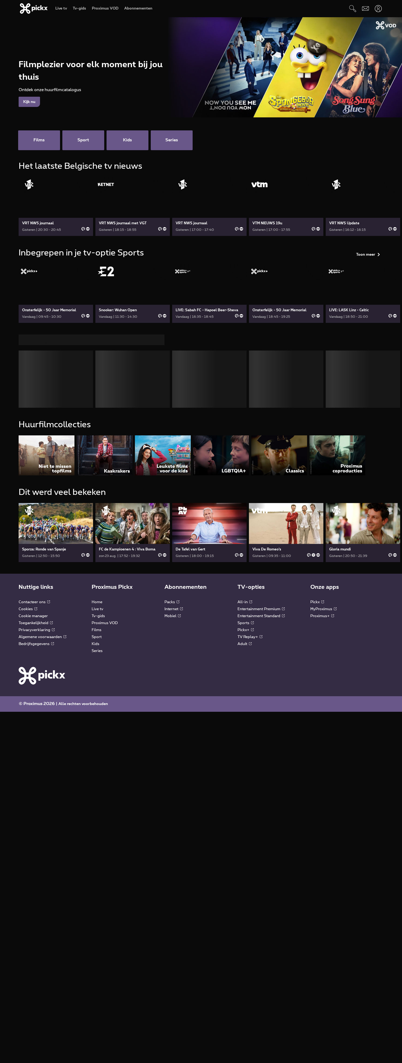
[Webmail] (365, 8)
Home (97, 604)
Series (97, 653)
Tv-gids (98, 618)
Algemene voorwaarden (41, 639)
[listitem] (46, 457)
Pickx (315, 604)
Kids (95, 646)
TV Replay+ (248, 639)
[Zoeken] (352, 8)
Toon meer (365, 168)
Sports (244, 625)
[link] (56, 206)
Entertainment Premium (259, 611)
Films (96, 632)
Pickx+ (244, 632)
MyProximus (321, 611)
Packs (170, 604)
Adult (243, 646)
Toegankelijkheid (34, 625)
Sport (97, 639)
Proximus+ (320, 618)
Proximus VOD (105, 625)
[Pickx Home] (42, 677)
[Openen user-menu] (378, 8)
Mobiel (170, 618)
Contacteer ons (33, 604)
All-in (243, 604)
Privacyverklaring (35, 632)
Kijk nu (29, 102)
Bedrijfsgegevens (34, 646)
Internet (171, 611)
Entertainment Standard (259, 618)
